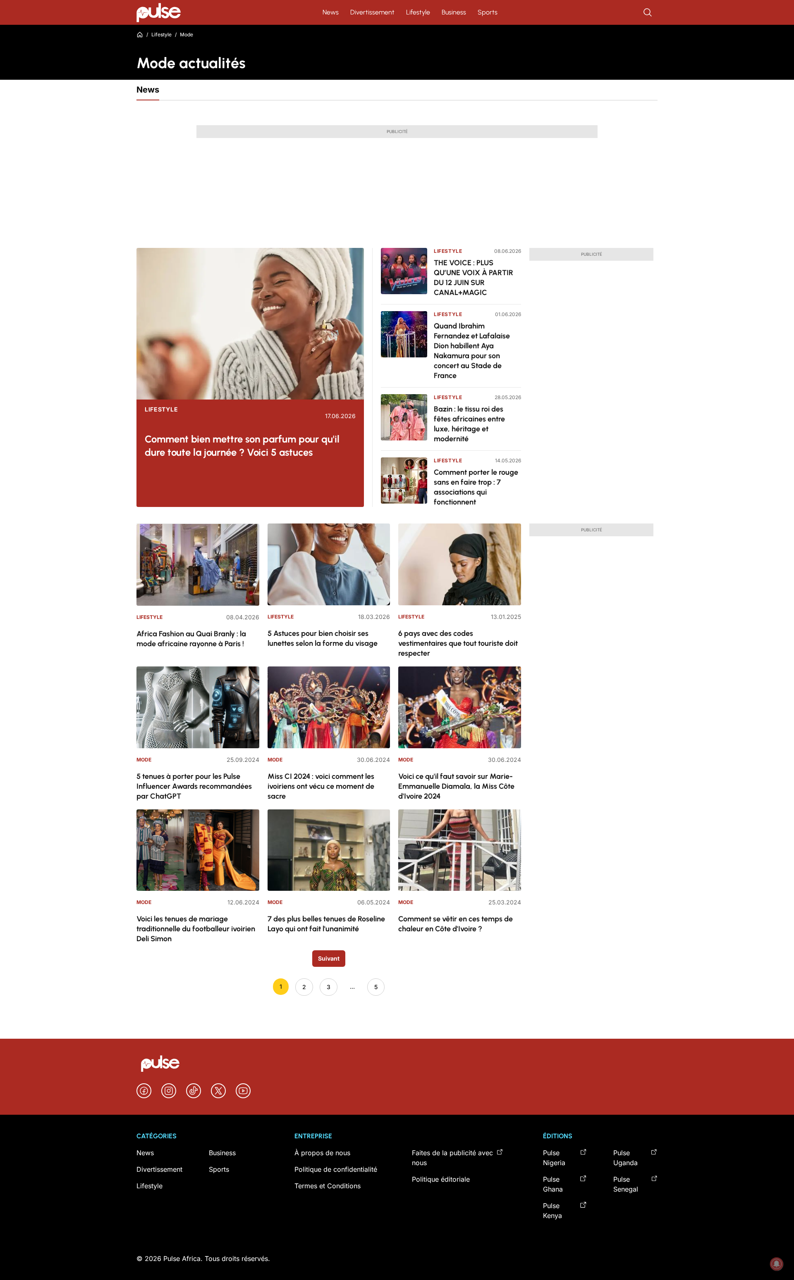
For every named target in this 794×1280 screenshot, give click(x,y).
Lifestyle (418, 12)
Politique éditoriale (441, 1179)
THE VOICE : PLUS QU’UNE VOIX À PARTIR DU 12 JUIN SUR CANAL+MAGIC (473, 277)
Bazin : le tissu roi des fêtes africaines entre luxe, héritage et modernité (469, 423)
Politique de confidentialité (335, 1169)
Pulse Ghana (553, 1184)
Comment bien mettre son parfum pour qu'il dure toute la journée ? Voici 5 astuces (242, 445)
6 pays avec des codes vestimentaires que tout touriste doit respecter (458, 643)
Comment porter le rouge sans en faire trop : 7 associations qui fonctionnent (476, 487)
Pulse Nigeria (554, 1158)
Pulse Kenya (552, 1210)
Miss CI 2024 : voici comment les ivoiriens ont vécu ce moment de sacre (321, 786)
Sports (487, 12)
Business (454, 12)
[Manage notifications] (776, 1263)
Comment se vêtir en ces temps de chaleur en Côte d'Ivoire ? (455, 923)
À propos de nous (322, 1153)
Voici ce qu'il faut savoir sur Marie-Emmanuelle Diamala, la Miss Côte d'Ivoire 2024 (456, 786)
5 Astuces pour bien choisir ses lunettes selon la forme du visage (323, 638)
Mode (143, 760)
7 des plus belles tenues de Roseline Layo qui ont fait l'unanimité (326, 923)
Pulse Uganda (625, 1158)
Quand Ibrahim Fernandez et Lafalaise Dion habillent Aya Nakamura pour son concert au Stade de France (472, 350)
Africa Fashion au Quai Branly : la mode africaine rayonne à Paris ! (191, 638)
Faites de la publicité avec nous (452, 1158)
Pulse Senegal (625, 1184)
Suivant (329, 958)
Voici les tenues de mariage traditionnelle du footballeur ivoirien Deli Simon (195, 928)
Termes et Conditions (327, 1186)
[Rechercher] (648, 12)
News (331, 12)
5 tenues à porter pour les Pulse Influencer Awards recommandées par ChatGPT (194, 786)
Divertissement (372, 12)
